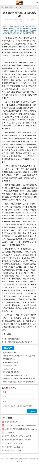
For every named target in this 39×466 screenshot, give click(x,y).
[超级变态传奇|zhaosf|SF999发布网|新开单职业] (19, 3)
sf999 (15, 7)
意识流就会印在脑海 (9, 352)
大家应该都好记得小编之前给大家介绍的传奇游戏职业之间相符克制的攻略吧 (20, 382)
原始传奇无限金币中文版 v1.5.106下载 (18, 436)
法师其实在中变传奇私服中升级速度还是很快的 (19, 356)
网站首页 (9, 7)
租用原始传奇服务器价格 (13, 450)
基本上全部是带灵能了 (10, 365)
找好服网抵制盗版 (14, 339)
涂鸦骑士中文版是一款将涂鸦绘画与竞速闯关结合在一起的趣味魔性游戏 (20, 378)
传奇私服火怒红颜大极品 (13, 443)
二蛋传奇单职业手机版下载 (14, 447)
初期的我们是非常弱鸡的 (11, 372)
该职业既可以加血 (9, 359)
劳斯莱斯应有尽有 (9, 369)
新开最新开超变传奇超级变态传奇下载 (18, 440)
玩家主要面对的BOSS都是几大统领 (15, 375)
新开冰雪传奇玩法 (11, 422)
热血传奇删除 (9, 432)
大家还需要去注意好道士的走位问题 (20, 342)
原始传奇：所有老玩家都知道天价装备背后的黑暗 (21, 429)
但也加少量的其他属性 (10, 362)
